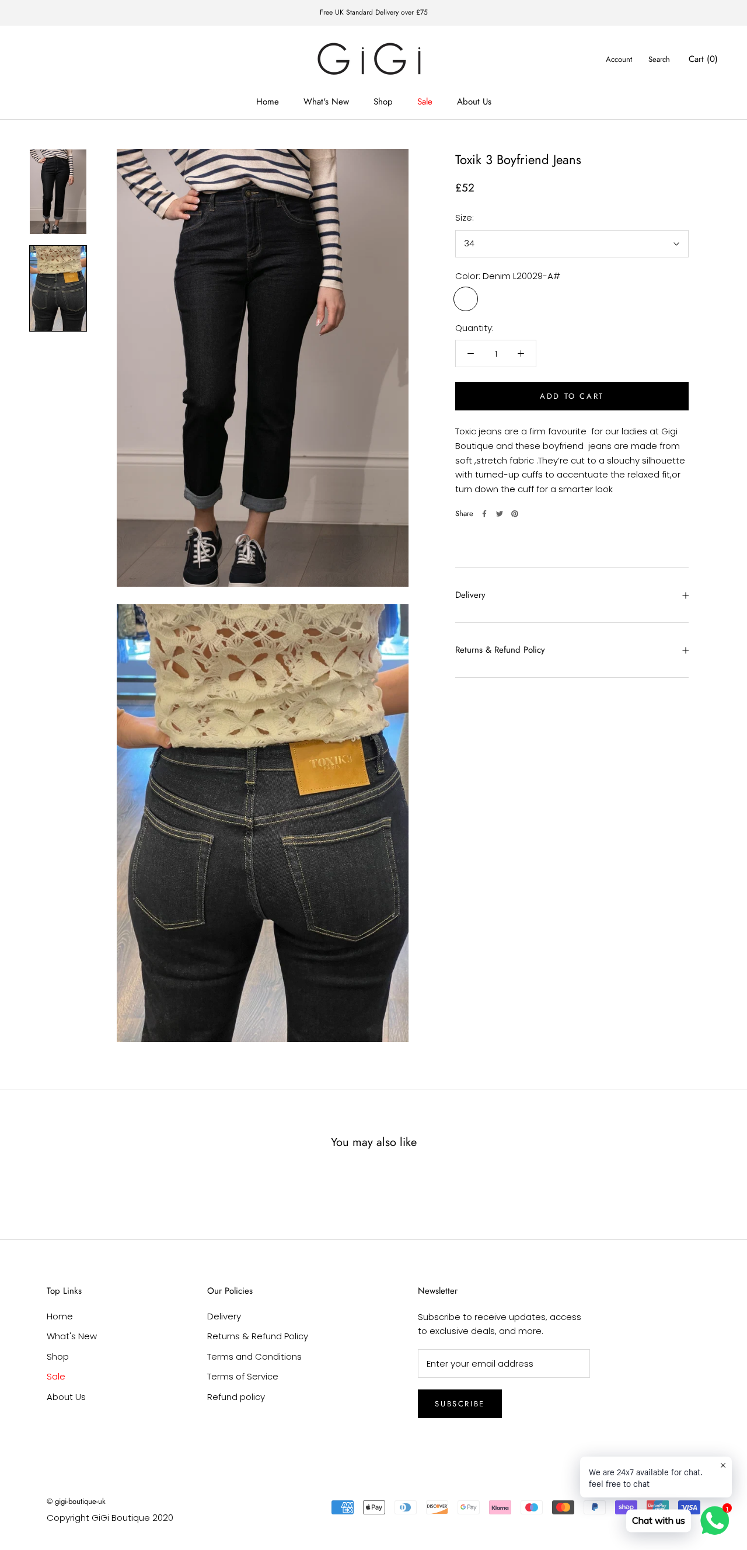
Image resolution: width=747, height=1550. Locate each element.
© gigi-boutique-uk (76, 1501)
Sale (424, 101)
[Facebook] (484, 513)
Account (619, 59)
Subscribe (459, 1403)
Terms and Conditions (254, 1356)
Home (267, 101)
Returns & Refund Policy (500, 649)
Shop (383, 101)
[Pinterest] (514, 513)
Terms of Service (242, 1376)
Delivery (470, 594)
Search (659, 59)
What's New (326, 101)
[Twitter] (499, 513)
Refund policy (236, 1397)
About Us (474, 101)
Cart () (703, 59)
